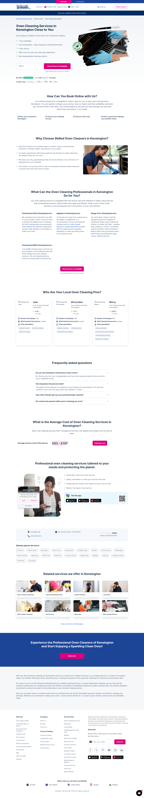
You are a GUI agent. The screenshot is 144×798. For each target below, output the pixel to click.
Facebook (90, 750)
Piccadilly (32, 561)
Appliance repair (69, 751)
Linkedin (121, 750)
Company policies (46, 735)
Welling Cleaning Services (70, 683)
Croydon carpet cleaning (92, 696)
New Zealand (53, 785)
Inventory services (70, 744)
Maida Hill (57, 555)
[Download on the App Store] (71, 500)
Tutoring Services (69, 765)
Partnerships (20, 750)
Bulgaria (115, 785)
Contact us (43, 727)
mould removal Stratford (70, 696)
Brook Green (106, 550)
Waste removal (68, 741)
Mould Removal (69, 771)
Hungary (96, 785)
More (77, 7)
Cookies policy (44, 748)
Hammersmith (22, 555)
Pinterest (103, 750)
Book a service (121, 7)
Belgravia (35, 555)
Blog (17, 753)
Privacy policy (44, 741)
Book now (72, 656)
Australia (32, 785)
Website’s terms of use (47, 745)
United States (75, 785)
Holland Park (32, 550)
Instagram (115, 750)
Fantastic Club (51, 7)
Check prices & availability (72, 269)
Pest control (68, 748)
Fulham (94, 550)
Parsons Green (71, 555)
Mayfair (95, 555)
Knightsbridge (82, 550)
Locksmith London (70, 754)
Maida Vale (84, 555)
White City (46, 555)
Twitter (96, 750)
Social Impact (20, 740)
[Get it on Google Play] (83, 500)
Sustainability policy (46, 738)
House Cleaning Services (24, 19)
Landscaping (68, 727)
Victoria (105, 555)
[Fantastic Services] (23, 7)
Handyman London (70, 757)
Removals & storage (70, 738)
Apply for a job (62, 7)
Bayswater (44, 550)
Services (39, 7)
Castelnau (20, 561)
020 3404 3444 (36, 536)
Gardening (67, 724)
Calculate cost (99, 443)
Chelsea (20, 550)
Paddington (119, 550)
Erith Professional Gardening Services (46, 683)
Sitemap (18, 759)
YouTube (109, 750)
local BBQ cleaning (30, 249)
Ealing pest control (53, 696)
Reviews (42, 724)
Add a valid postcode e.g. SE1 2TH (27, 76)
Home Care (67, 768)
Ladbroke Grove (117, 555)
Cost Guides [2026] (22, 721)
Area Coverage (21, 756)
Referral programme (22, 743)
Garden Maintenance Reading (94, 683)
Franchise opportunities (23, 746)
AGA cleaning (30, 224)
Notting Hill (69, 550)
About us (43, 721)
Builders (66, 735)
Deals (72, 7)
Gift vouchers (20, 737)
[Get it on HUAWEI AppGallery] (95, 500)
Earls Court (57, 550)
